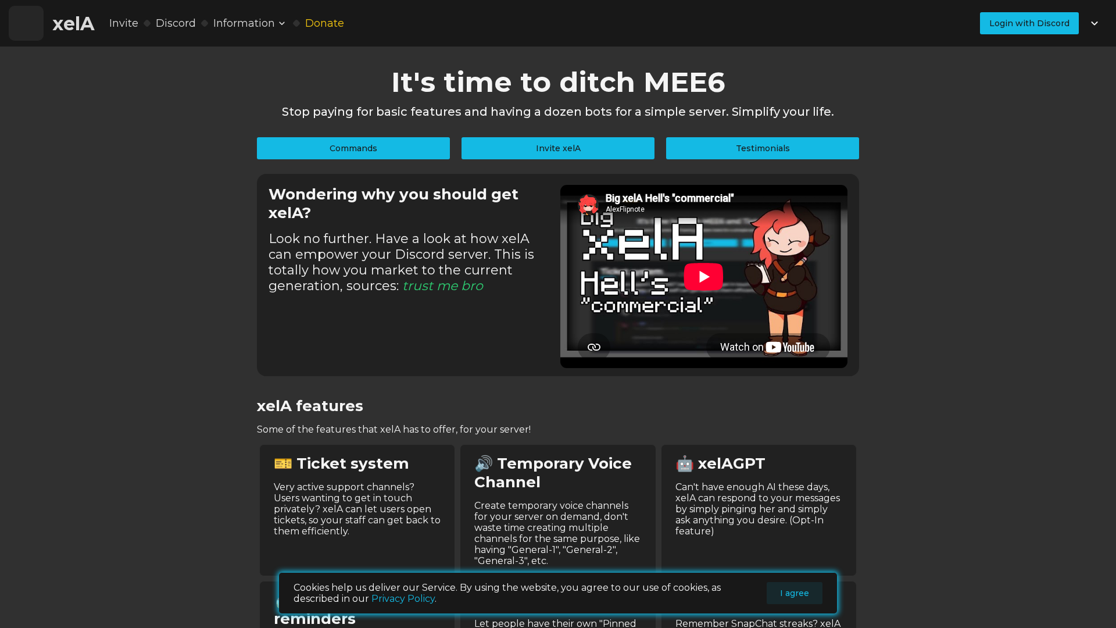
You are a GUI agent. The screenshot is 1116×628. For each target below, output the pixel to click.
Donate (324, 23)
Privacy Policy (403, 598)
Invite (123, 23)
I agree (794, 593)
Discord (176, 23)
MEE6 (684, 82)
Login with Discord (1029, 23)
